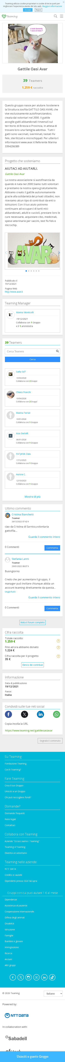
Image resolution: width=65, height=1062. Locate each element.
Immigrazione (12, 947)
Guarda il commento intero (44, 537)
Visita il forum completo (32, 622)
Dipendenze (11, 899)
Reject (38, 10)
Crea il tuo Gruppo (14, 785)
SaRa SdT (21, 371)
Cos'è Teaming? (13, 769)
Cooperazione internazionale (19, 911)
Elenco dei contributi (32, 664)
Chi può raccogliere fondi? (18, 797)
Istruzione (10, 929)
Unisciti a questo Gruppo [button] (32, 1057)
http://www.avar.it (14, 291)
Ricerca (8, 953)
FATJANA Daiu (23, 453)
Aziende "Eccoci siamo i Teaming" (22, 841)
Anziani (8, 959)
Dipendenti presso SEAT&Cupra (21, 880)
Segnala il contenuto (50, 740)
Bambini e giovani (14, 941)
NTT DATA (10, 868)
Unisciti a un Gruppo (15, 791)
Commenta (52, 547)
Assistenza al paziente (16, 905)
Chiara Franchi (23, 392)
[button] (26, 271)
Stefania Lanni (20, 559)
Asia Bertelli (22, 433)
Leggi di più (10, 591)
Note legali (10, 819)
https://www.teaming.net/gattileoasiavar (29, 730)
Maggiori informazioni (52, 6)
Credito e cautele (13, 874)
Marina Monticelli (25, 312)
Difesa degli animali (15, 917)
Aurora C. (21, 474)
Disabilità (9, 923)
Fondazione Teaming (15, 763)
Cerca (32, 359)
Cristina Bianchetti (23, 514)
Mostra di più (32, 496)
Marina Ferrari (23, 412)
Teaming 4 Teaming (15, 846)
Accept (28, 10)
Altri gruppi (10, 965)
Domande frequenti (15, 813)
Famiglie (9, 935)
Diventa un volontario (16, 852)
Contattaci (10, 825)
